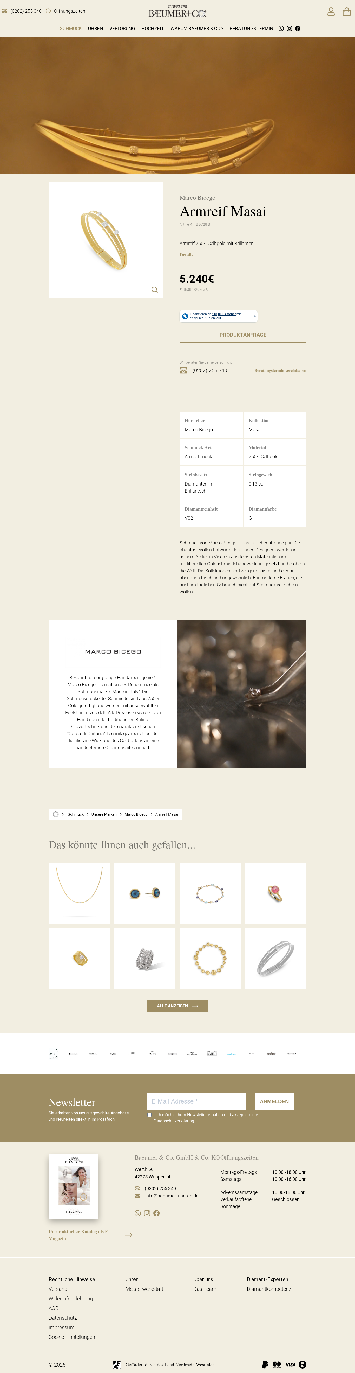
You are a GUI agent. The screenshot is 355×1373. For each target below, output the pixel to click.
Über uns (203, 1279)
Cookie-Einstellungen (72, 1337)
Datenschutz (63, 1318)
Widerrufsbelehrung (71, 1298)
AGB (53, 1308)
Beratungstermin (251, 28)
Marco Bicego (136, 814)
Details (186, 254)
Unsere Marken (104, 814)
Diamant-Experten (267, 1279)
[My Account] (331, 11)
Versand (58, 1289)
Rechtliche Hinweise (72, 1279)
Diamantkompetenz (269, 1289)
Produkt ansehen (79, 913)
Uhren (95, 28)
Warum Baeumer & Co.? (196, 28)
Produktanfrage (243, 335)
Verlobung (122, 28)
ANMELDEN (274, 1101)
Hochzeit (152, 28)
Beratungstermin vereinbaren (280, 370)
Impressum (62, 1327)
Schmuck (71, 28)
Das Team (204, 1289)
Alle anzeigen (177, 1005)
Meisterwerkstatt (144, 1289)
